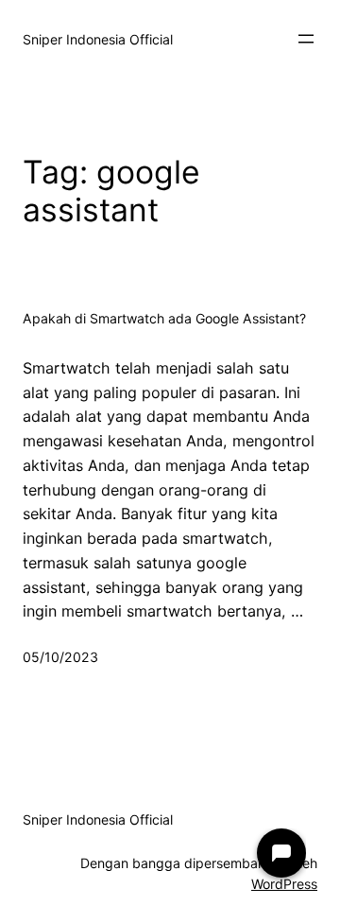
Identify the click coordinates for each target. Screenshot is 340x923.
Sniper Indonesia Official (98, 39)
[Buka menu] (306, 38)
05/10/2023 (60, 657)
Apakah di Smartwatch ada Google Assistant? (164, 318)
